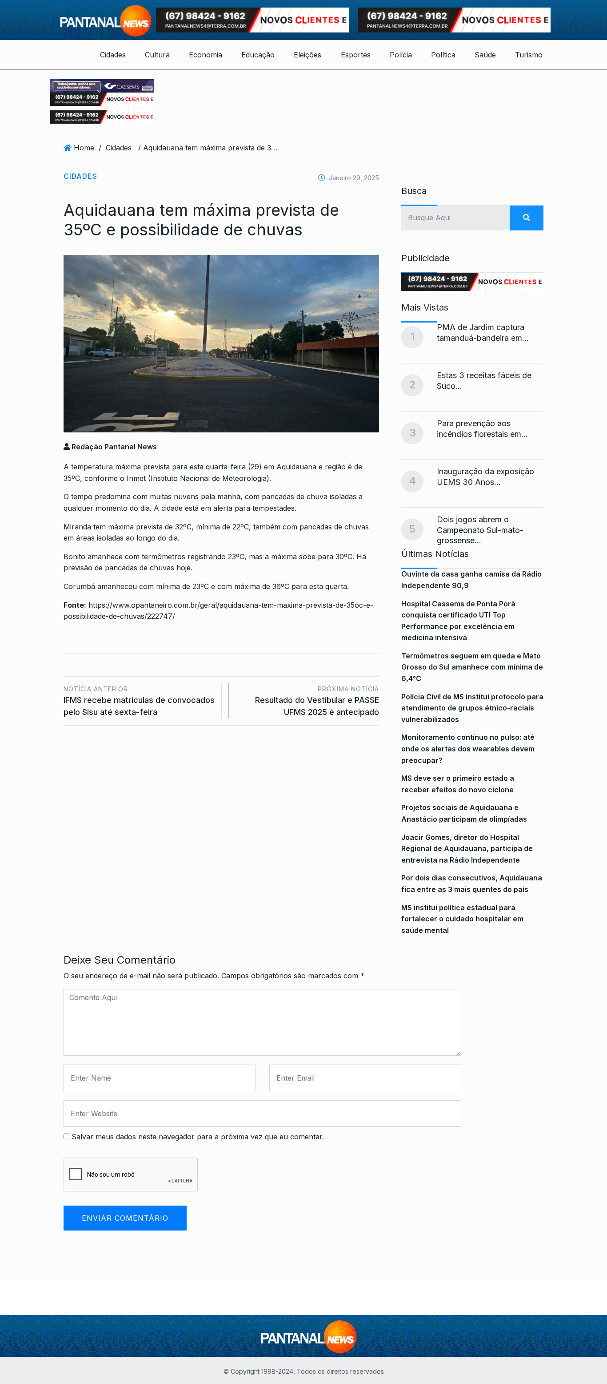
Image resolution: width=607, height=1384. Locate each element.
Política (443, 54)
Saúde (485, 54)
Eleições (307, 54)
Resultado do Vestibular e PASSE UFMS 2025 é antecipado (317, 701)
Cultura (157, 54)
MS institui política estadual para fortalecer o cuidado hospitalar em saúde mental (462, 919)
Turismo (529, 54)
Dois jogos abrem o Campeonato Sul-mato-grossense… (480, 530)
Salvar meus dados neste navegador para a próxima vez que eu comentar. (198, 1136)
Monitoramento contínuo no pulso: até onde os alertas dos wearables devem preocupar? (468, 748)
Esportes (356, 54)
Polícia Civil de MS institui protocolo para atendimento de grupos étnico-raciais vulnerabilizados (472, 708)
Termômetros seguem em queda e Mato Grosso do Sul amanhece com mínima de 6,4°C (472, 667)
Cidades (113, 54)
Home (84, 147)
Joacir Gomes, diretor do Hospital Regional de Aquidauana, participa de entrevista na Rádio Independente (467, 848)
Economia (205, 54)
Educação (258, 54)
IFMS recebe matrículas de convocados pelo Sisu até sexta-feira (139, 701)
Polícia (401, 54)
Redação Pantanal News (113, 446)
